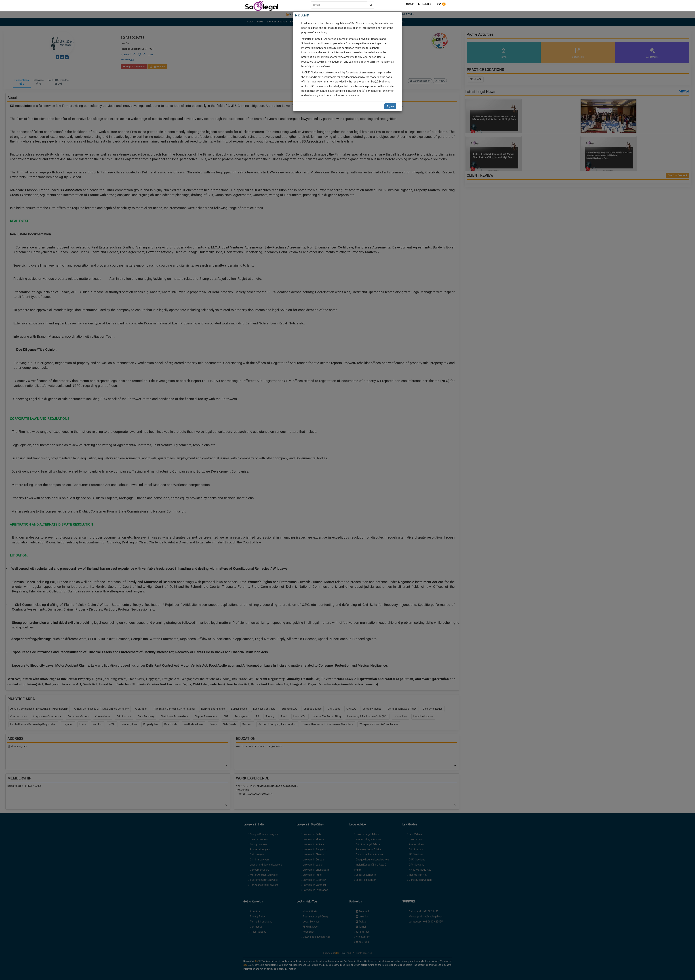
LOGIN (411, 4)
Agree (390, 106)
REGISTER (425, 4)
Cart (440, 4)
